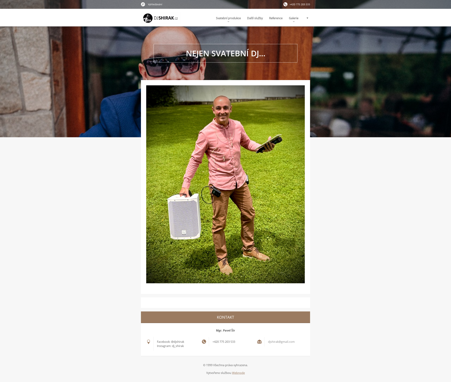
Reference (276, 18)
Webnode (238, 373)
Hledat (143, 4)
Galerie (293, 18)
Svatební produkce (228, 18)
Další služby (255, 18)
